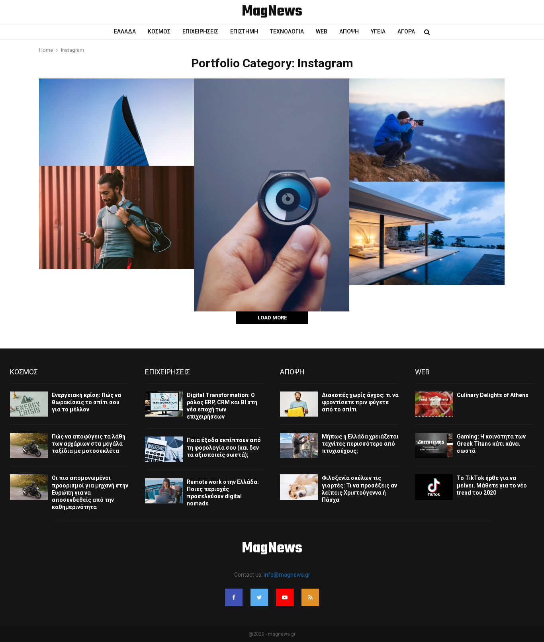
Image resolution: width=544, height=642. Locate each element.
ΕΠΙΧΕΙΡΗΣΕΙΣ (200, 31)
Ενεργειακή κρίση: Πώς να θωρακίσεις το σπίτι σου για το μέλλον (86, 402)
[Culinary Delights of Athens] (434, 404)
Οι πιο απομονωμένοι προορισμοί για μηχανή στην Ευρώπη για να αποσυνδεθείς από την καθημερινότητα (90, 492)
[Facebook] (234, 597)
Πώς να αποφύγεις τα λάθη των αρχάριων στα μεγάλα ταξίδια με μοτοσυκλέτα (88, 443)
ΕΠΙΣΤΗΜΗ (244, 31)
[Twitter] (259, 597)
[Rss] (310, 597)
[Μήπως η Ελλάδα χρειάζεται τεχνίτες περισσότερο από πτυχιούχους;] (299, 445)
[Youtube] (285, 597)
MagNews (272, 12)
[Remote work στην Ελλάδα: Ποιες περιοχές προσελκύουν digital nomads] (164, 490)
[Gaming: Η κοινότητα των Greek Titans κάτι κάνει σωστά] (434, 445)
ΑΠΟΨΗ (349, 31)
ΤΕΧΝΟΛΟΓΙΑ (287, 31)
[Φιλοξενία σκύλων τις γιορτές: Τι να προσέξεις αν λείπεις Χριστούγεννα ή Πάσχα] (299, 486)
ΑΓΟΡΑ (406, 31)
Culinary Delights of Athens (492, 395)
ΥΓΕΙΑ (378, 31)
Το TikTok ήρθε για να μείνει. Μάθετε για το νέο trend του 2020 (492, 485)
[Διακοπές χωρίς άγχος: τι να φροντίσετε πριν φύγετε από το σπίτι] (299, 404)
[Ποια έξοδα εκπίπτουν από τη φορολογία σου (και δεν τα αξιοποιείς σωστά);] (164, 449)
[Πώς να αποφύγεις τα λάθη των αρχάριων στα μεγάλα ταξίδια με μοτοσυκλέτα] (29, 445)
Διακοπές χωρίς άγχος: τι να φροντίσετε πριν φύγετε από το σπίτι (360, 402)
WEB (321, 31)
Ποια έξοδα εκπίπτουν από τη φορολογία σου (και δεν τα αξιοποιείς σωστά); (224, 447)
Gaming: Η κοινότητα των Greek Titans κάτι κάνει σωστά (491, 443)
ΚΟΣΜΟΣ (159, 31)
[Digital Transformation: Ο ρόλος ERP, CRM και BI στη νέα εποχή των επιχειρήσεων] (164, 404)
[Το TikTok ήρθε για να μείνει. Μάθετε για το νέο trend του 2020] (434, 486)
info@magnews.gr (287, 575)
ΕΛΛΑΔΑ (125, 31)
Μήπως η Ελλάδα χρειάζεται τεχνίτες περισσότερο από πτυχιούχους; (360, 443)
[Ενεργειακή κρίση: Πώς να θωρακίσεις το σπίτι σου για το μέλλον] (29, 404)
